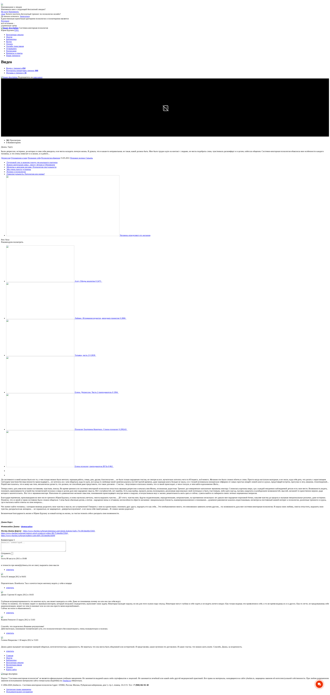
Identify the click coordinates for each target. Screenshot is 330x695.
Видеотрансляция (14, 665)
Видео (9, 42)
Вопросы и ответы (14, 53)
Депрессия (5, 158)
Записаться (25, 16)
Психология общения (50, 158)
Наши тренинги (13, 55)
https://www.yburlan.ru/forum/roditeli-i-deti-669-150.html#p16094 (28, 535)
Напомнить (14, 12)
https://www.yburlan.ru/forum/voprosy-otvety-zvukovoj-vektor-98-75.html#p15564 (34, 533)
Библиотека (11, 39)
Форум (9, 37)
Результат (5, 21)
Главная (9, 655)
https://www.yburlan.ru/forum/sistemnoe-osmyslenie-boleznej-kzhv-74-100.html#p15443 (59, 531)
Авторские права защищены (18, 689)
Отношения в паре (19, 158)
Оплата (9, 44)
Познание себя (34, 158)
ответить (10, 570)
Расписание (11, 51)
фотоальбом (26, 526)
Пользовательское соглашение (19, 692)
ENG (16, 30)
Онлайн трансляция (15, 46)
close (3, 14)
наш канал (37, 77)
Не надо (4, 12)
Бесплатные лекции (15, 35)
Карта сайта (11, 669)
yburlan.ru (67, 681)
